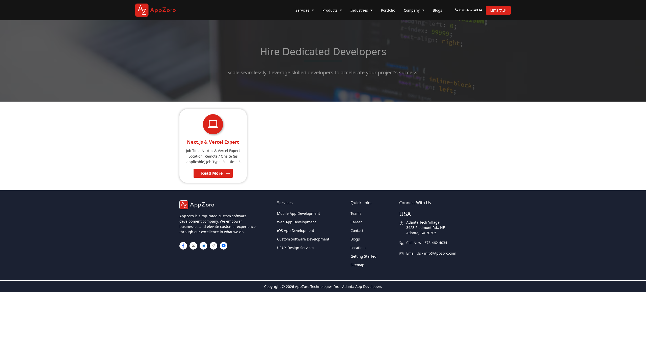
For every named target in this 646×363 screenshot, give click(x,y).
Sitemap (357, 264)
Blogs (437, 10)
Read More (212, 173)
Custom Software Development (303, 239)
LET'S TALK (498, 10)
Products (329, 10)
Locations (358, 247)
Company (412, 10)
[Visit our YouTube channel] (223, 246)
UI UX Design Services (295, 247)
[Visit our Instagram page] (213, 246)
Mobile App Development (298, 213)
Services (302, 10)
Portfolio (388, 10)
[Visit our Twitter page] (193, 246)
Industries (359, 10)
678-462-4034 (470, 10)
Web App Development (296, 222)
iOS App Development (295, 230)
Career (356, 222)
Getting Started (363, 256)
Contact (357, 230)
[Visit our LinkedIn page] (203, 246)
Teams (356, 213)
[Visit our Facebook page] (183, 246)
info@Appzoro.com (440, 253)
